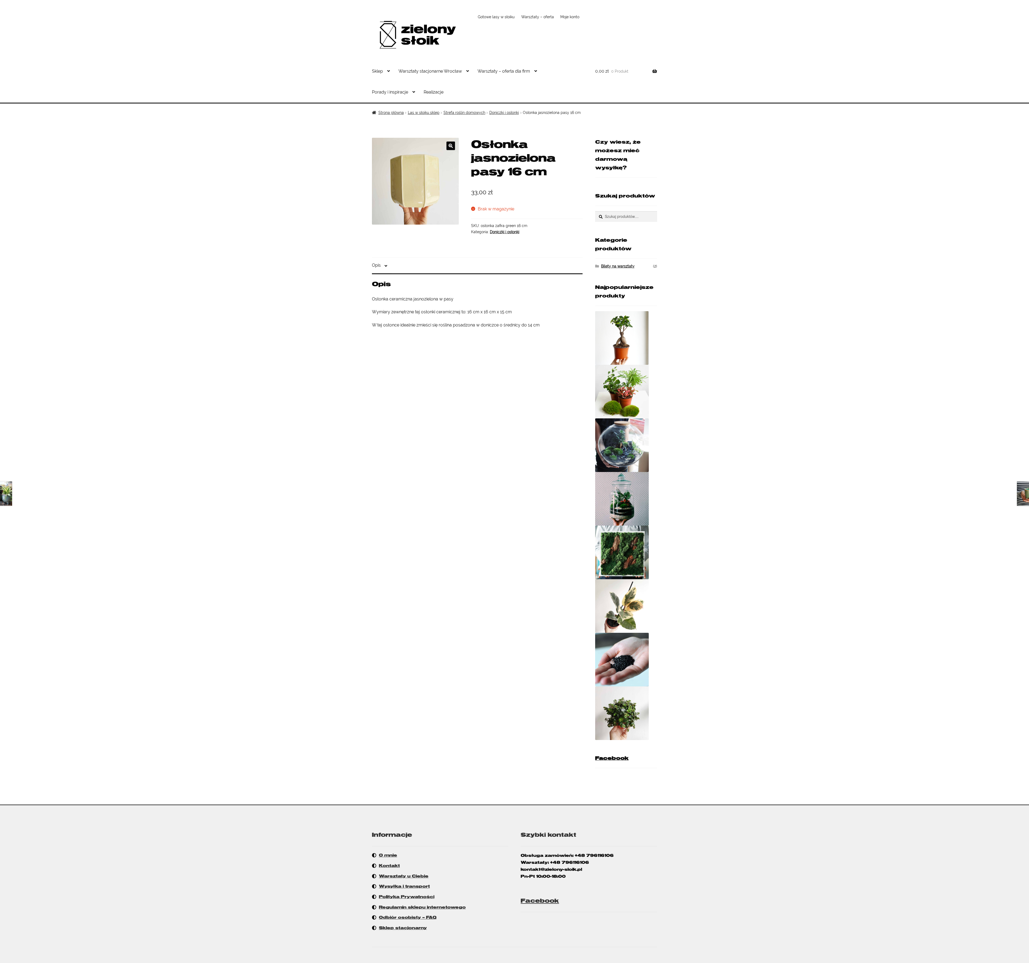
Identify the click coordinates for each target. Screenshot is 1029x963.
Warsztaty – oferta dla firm (504, 71)
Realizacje (433, 92)
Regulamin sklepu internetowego (422, 907)
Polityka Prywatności (406, 897)
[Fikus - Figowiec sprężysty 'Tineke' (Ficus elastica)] (626, 606)
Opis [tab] (376, 265)
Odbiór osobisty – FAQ (408, 917)
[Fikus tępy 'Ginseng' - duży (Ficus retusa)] (626, 338)
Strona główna (391, 112)
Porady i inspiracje (390, 92)
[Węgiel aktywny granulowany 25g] (626, 659)
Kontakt (389, 866)
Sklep (377, 71)
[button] (450, 146)
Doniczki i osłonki (504, 112)
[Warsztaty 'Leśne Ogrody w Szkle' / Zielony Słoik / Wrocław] (626, 499)
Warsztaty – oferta (537, 17)
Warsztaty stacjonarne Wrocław (430, 71)
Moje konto (569, 17)
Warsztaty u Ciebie (403, 876)
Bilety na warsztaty (618, 266)
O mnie (388, 855)
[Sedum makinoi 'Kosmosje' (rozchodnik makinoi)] (626, 713)
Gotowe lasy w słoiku (496, 17)
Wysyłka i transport (404, 886)
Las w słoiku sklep (423, 112)
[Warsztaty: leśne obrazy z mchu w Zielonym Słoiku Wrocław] (626, 552)
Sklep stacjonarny (403, 928)
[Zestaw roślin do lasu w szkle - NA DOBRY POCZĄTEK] (626, 391)
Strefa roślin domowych (464, 112)
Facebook (612, 758)
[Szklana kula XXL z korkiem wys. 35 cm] (626, 445)
